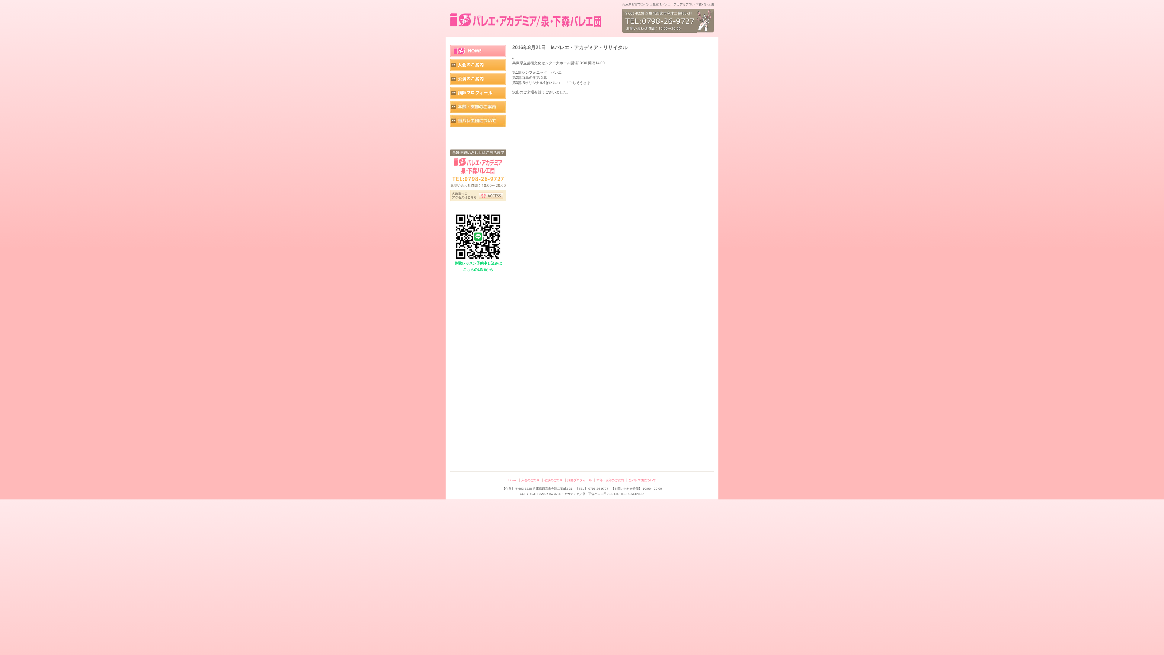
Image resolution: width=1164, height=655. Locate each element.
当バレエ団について (478, 121)
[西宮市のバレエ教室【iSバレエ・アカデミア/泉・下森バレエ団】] (526, 21)
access (491, 196)
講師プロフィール (478, 93)
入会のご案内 (478, 65)
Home (478, 51)
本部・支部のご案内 (478, 107)
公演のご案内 (478, 79)
